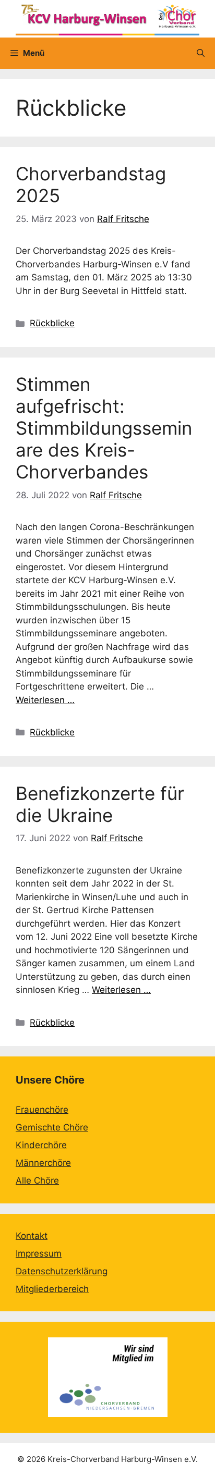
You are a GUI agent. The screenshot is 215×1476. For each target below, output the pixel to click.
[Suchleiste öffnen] (200, 53)
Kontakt (31, 1236)
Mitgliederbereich (52, 1289)
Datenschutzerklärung (62, 1271)
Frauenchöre (42, 1109)
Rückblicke (52, 323)
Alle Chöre (37, 1180)
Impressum (39, 1253)
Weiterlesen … (45, 700)
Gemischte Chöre (52, 1127)
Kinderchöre (41, 1145)
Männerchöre (43, 1163)
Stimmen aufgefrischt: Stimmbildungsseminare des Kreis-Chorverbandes (104, 428)
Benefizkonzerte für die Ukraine (100, 804)
